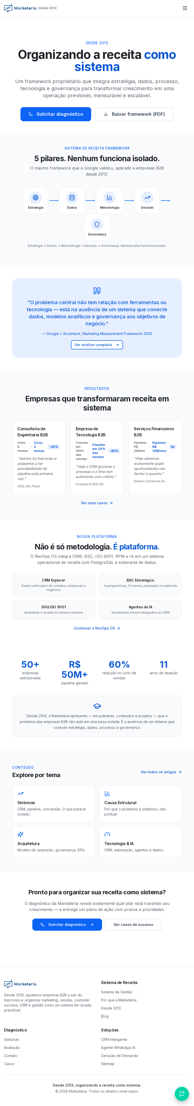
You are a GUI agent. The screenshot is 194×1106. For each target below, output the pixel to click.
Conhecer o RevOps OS (94, 628)
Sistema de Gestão (116, 992)
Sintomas (11, 1039)
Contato (10, 1055)
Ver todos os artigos (158, 772)
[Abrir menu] (185, 8)
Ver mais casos (94, 503)
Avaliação (12, 1047)
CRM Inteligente (114, 1039)
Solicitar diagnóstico (60, 114)
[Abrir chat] (182, 1094)
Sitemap (107, 1064)
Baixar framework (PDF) (138, 114)
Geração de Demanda (119, 1055)
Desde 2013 (111, 1008)
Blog (105, 1016)
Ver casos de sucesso (133, 924)
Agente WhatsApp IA (118, 1047)
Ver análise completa (93, 345)
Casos (9, 1064)
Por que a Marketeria (118, 1000)
